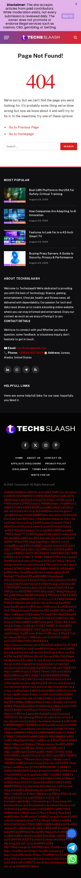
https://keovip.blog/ (21, 522)
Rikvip (8, 618)
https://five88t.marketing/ (46, 851)
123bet (44, 583)
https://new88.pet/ (26, 709)
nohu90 (41, 725)
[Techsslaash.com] (40, 37)
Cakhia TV (38, 614)
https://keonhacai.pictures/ (59, 862)
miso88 (71, 690)
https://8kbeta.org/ (40, 793)
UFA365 (27, 839)
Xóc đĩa (27, 660)
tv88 (31, 606)
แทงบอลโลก (39, 499)
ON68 (7, 541)
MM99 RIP (28, 599)
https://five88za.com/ (56, 847)
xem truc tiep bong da (61, 683)
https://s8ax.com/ (14, 744)
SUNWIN (42, 568)
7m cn (38, 530)
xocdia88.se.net (13, 545)
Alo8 (46, 560)
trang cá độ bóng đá (62, 583)
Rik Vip (13, 656)
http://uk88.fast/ (60, 835)
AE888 (19, 492)
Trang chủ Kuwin (57, 816)
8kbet (20, 595)
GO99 (16, 824)
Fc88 (37, 828)
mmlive (27, 560)
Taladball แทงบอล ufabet (55, 629)
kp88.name (19, 606)
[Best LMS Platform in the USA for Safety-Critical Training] (15, 195)
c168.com (56, 671)
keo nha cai (66, 660)
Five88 (19, 828)
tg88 (58, 809)
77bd (17, 576)
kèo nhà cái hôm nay (40, 656)
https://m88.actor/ (46, 606)
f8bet (28, 545)
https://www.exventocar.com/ (21, 644)
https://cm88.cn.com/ (17, 671)
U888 (37, 545)
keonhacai (56, 576)
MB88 (26, 495)
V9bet (61, 614)
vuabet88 (58, 755)
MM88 (38, 515)
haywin (26, 610)
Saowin (34, 583)
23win (69, 538)
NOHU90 (40, 595)
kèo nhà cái (55, 511)
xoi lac (39, 679)
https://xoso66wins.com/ (27, 728)
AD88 (42, 816)
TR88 (73, 553)
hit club (42, 641)
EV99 (17, 495)
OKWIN (17, 770)
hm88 (69, 568)
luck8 (50, 725)
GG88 (26, 507)
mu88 (22, 538)
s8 (52, 560)
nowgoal (26, 663)
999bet (20, 702)
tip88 (17, 835)
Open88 (38, 648)
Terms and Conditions (48, 469)
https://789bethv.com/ (34, 637)
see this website (52, 545)
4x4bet (64, 495)
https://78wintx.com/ (56, 759)
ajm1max (26, 499)
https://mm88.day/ (24, 747)
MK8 (26, 622)
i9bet (7, 599)
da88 (54, 828)
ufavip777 (19, 534)
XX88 (16, 507)
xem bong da (62, 679)
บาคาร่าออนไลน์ (31, 774)
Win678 (9, 709)
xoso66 (33, 538)
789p (59, 560)
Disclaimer (20, 469)
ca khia (49, 679)
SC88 (34, 553)
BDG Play (62, 644)
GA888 (8, 492)
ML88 (29, 595)
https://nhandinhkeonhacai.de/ (46, 518)
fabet (28, 831)
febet (18, 622)
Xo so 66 (16, 591)
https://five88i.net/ (63, 503)
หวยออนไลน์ (11, 583)
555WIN (37, 495)
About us (33, 458)
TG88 (53, 553)
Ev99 (61, 568)
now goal (23, 805)
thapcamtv (51, 831)
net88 (9, 495)
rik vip (37, 492)
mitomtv (45, 709)
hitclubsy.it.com (54, 648)
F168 (7, 503)
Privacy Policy (55, 463)
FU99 (40, 706)
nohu (60, 625)
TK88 (65, 667)
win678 (50, 614)
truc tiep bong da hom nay (19, 686)
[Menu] (6, 37)
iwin (7, 518)
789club (18, 530)
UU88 (17, 618)
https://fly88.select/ (25, 816)
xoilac (7, 820)
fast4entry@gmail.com (31, 348)
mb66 (71, 702)
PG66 (7, 602)
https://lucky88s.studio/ (18, 854)
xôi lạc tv (52, 797)
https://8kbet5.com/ (55, 541)
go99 (39, 751)
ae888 (65, 820)
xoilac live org (52, 786)
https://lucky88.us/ (15, 793)
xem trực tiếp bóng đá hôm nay (54, 686)
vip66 (7, 633)
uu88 (62, 606)
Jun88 (59, 698)
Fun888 (33, 736)
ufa (6, 610)
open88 (66, 530)
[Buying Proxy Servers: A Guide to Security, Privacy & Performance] (15, 258)
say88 (53, 610)
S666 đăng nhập (43, 591)
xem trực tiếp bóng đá (33, 683)
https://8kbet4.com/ (58, 706)
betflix (71, 606)
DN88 (7, 770)
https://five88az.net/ (16, 851)
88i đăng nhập (32, 541)
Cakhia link (50, 839)
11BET (29, 679)
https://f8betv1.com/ (24, 778)
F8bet (58, 557)
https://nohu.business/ (53, 579)
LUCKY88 (35, 847)
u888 (43, 511)
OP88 (25, 503)
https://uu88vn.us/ (40, 740)
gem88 (9, 515)
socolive (9, 667)
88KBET (53, 767)
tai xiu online (26, 564)
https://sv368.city (42, 694)
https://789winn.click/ (29, 759)
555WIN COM (57, 770)
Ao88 (63, 595)
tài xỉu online (47, 717)
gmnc (67, 511)
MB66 (49, 557)
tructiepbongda (13, 801)
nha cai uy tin (11, 663)
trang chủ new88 (42, 790)
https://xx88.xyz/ (25, 625)
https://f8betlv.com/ (25, 812)
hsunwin (63, 713)
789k (66, 522)
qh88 (25, 675)
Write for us (40, 475)
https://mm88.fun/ (15, 713)
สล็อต (7, 526)
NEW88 (17, 648)
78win (64, 633)
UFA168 (15, 839)
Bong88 (71, 614)
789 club (50, 564)
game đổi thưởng (37, 713)
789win (69, 560)
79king (59, 591)
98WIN (9, 725)
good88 (46, 507)
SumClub (62, 587)
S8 (28, 614)
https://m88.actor (14, 614)
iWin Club (59, 656)
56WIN (56, 709)
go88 (38, 522)
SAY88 (8, 560)
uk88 (39, 843)
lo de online (50, 805)
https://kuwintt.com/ (16, 579)
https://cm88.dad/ (15, 549)
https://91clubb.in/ (55, 702)
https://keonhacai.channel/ (46, 721)
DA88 (65, 854)
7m (6, 809)
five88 (63, 828)
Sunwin (16, 526)
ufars (39, 862)
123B (68, 751)
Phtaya (38, 560)
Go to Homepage (21, 134)
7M (61, 610)
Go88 (71, 579)
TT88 (7, 587)
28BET (46, 774)
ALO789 (27, 824)
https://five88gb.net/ (47, 854)
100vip (16, 599)
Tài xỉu (36, 660)
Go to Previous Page (24, 127)
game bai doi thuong (43, 587)
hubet (15, 499)
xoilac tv (51, 663)
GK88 (71, 740)
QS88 (71, 725)
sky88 (19, 831)
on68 (41, 809)
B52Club (50, 652)
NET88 (22, 656)
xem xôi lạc (27, 843)
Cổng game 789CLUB (53, 622)
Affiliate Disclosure (26, 463)
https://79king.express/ (41, 744)
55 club (68, 545)
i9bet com (63, 652)
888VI (44, 553)
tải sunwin (69, 557)
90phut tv (19, 786)
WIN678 (63, 553)
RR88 (64, 675)
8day (67, 698)
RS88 (16, 587)
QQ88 (28, 515)
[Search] (75, 37)
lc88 (30, 534)
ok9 (66, 721)
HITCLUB (19, 679)
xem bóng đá (34, 786)
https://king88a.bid (23, 572)
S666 (64, 824)
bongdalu (31, 667)
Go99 (59, 549)
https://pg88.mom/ (24, 633)
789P (54, 492)
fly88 (46, 492)
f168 (40, 625)
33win (35, 755)
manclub (63, 663)
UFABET (60, 728)
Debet (29, 828)
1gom (72, 564)
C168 (26, 553)
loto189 (45, 755)
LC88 (37, 824)
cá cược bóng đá (26, 858)
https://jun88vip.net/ (17, 767)
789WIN (45, 503)
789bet (17, 541)
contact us (53, 458)
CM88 (7, 507)
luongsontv (10, 564)
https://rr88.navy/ (48, 633)
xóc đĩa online (68, 492)
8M (61, 599)
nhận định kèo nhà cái (51, 538)
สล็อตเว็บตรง (51, 495)
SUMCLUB (29, 568)
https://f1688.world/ (60, 499)
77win (7, 774)
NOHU (26, 770)
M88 (43, 732)
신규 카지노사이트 (46, 599)
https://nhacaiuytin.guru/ (38, 801)
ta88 (62, 831)
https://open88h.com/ (41, 549)
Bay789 (9, 702)
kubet (26, 618)
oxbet (25, 835)
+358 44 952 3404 (30, 352)
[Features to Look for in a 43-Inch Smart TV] (15, 237)
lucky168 (9, 858)
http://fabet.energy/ (16, 847)
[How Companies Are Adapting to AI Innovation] (15, 216)
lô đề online (52, 534)
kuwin (40, 572)
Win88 (35, 507)
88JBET (64, 767)
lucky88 (9, 831)
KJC (36, 732)
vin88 (45, 828)
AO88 (63, 763)
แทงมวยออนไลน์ (47, 858)
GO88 (17, 568)
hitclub (18, 511)
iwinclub (38, 652)
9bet (46, 835)
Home (19, 458)
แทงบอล (8, 828)
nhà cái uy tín (31, 511)
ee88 (60, 744)
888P (7, 648)
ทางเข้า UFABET (24, 862)
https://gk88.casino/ (17, 694)
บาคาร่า (17, 557)
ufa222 (54, 637)
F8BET (28, 557)
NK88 (7, 706)
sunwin (16, 503)
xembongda (11, 683)
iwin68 (27, 576)
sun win (62, 564)
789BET (39, 557)
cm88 (28, 492)
